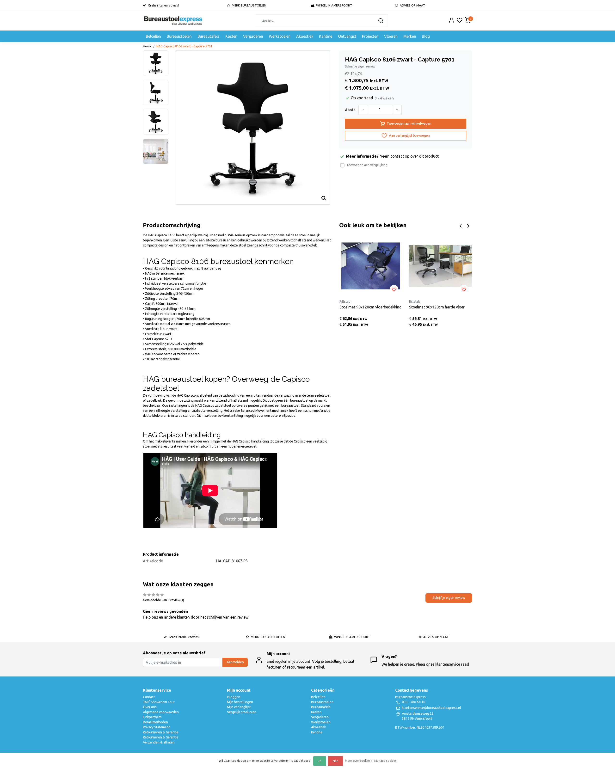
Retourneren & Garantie (160, 732)
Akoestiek (304, 36)
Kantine (325, 36)
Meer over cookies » (358, 760)
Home (147, 46)
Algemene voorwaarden (161, 712)
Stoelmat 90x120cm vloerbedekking (370, 307)
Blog (426, 36)
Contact (149, 697)
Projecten (370, 36)
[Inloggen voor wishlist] (394, 289)
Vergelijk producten (241, 712)
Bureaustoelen (179, 36)
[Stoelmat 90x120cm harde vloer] (440, 266)
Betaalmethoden (155, 722)
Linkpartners (152, 717)
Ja (319, 760)
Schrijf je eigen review (360, 66)
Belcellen (153, 36)
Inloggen (233, 697)
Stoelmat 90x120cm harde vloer (437, 307)
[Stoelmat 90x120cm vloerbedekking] (370, 266)
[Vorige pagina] (460, 225)
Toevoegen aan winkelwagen (409, 123)
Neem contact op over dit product (409, 156)
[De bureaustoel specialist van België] (173, 20)
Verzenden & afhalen (159, 742)
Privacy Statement (156, 727)
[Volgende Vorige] (468, 225)
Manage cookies (385, 760)
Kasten (231, 36)
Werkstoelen (279, 36)
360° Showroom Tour (159, 702)
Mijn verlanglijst (239, 707)
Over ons (150, 707)
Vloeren (391, 36)
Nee (335, 760)
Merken (409, 36)
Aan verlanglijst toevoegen (409, 135)
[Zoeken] (381, 21)
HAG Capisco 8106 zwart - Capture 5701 (184, 46)
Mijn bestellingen (240, 702)
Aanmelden (235, 662)
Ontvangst (347, 36)
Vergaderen (253, 36)
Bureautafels (208, 36)
